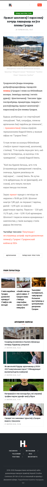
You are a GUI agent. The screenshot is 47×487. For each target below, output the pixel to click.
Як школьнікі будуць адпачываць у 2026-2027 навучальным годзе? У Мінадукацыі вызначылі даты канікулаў (23, 369)
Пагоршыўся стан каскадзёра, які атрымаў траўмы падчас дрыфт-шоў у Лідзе (23, 395)
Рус (39, 5)
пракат (13, 194)
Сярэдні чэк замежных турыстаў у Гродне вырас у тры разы (22, 419)
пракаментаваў (13, 128)
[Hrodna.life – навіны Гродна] (10, 5)
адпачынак (11, 255)
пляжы (6, 91)
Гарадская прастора (24, 13)
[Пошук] (32, 5)
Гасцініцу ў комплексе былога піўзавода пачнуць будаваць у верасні (22, 343)
